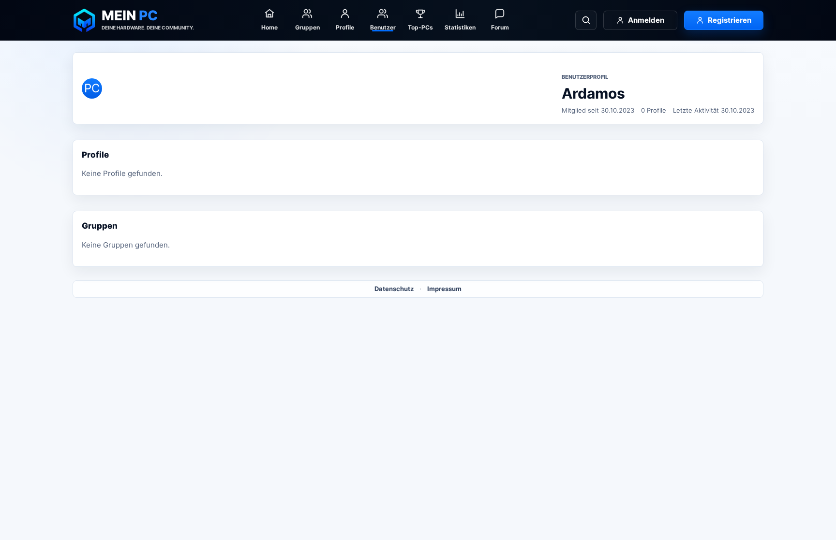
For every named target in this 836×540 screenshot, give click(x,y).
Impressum (444, 288)
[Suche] (586, 20)
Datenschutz (394, 288)
